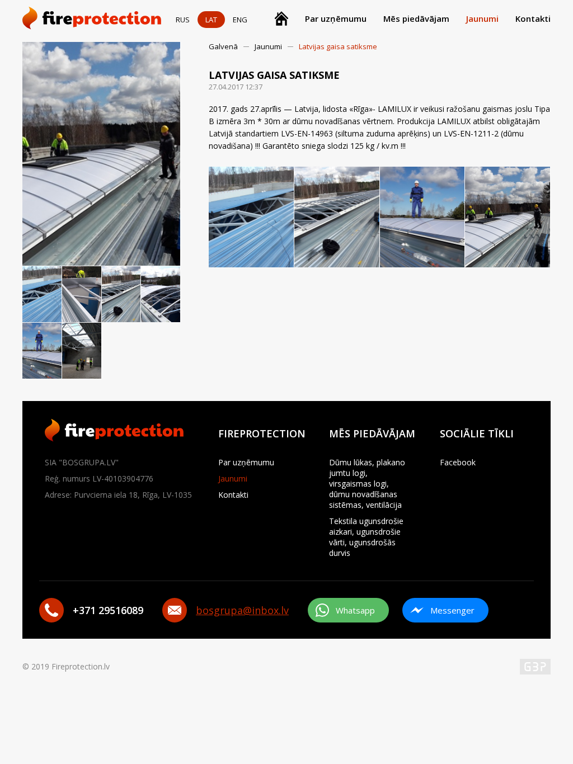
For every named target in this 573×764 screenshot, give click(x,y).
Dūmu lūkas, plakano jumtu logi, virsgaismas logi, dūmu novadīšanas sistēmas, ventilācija (367, 483)
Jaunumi (482, 18)
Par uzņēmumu (336, 18)
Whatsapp (355, 610)
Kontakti (533, 18)
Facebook (458, 462)
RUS (183, 20)
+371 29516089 (108, 610)
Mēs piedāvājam (416, 18)
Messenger (452, 610)
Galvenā (223, 46)
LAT (211, 20)
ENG (240, 20)
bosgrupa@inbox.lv (242, 610)
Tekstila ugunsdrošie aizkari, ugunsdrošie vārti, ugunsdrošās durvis (366, 537)
